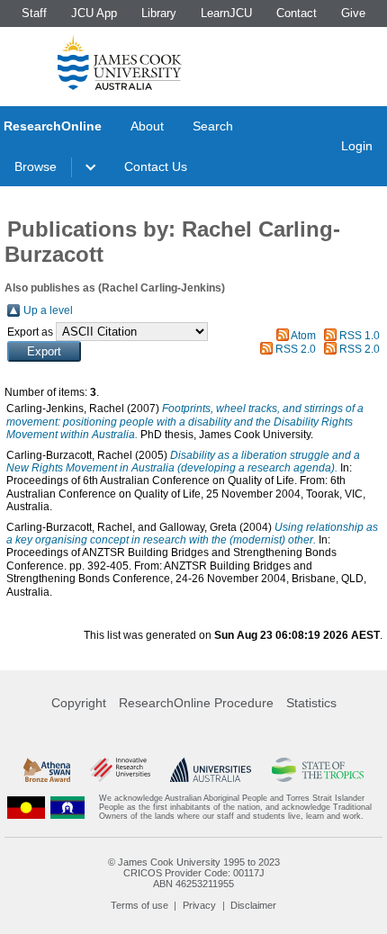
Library (158, 13)
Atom (303, 335)
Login (357, 146)
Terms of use (139, 905)
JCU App (94, 13)
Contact (296, 13)
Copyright (78, 703)
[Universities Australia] (210, 770)
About (147, 126)
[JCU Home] (120, 62)
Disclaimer (253, 905)
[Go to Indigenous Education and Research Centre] (26, 808)
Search (213, 126)
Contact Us (155, 166)
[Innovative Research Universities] (120, 770)
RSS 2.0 (295, 349)
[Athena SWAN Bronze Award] (46, 770)
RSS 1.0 (359, 335)
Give (353, 13)
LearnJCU (226, 13)
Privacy (199, 905)
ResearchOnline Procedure (196, 703)
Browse (35, 166)
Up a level (48, 310)
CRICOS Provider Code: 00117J (194, 872)
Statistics (311, 703)
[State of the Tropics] (318, 770)
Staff (34, 13)
